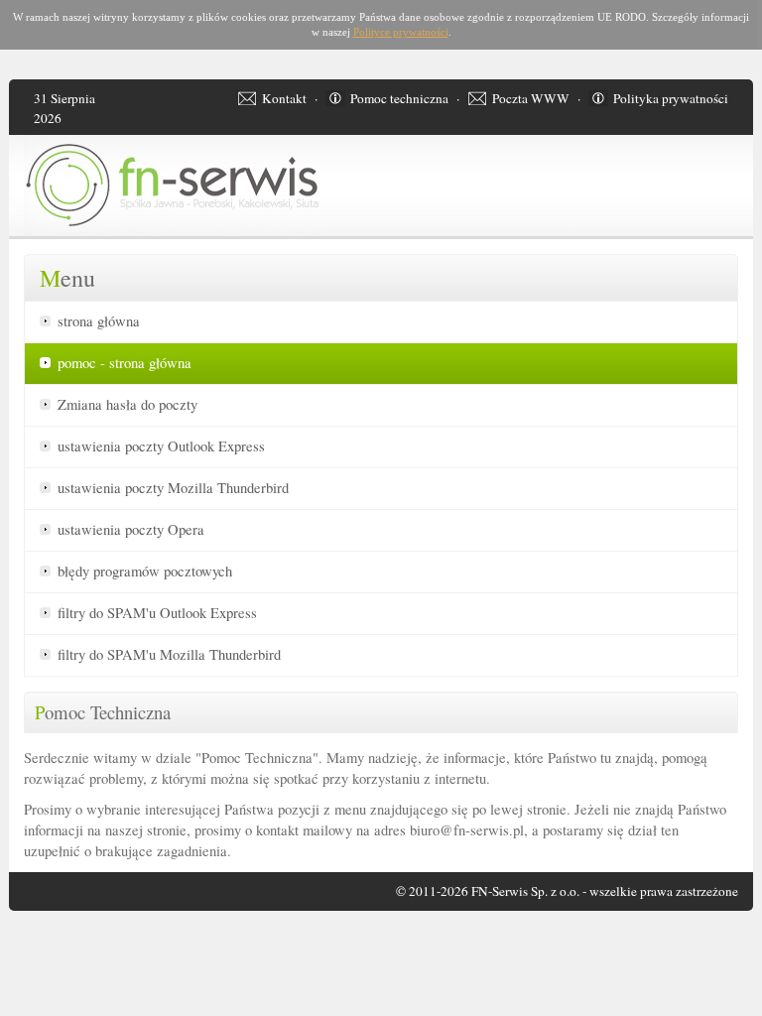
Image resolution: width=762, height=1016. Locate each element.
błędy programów (145, 571)
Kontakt (284, 98)
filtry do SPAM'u (157, 612)
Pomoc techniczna (399, 98)
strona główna (99, 321)
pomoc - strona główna (124, 362)
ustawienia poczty (161, 446)
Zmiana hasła (127, 404)
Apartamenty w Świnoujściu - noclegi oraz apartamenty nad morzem (55, 943)
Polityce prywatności (400, 32)
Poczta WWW (531, 98)
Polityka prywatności (670, 98)
